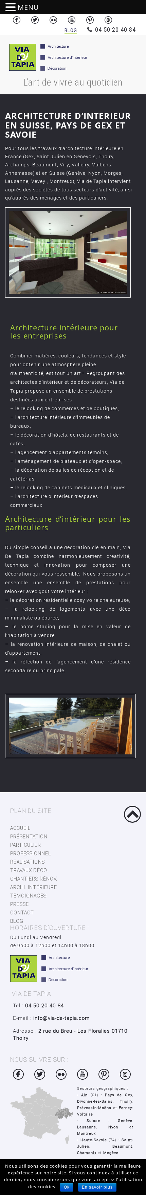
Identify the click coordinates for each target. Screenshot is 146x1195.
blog (16, 921)
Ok (67, 1187)
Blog (71, 30)
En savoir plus (97, 1187)
